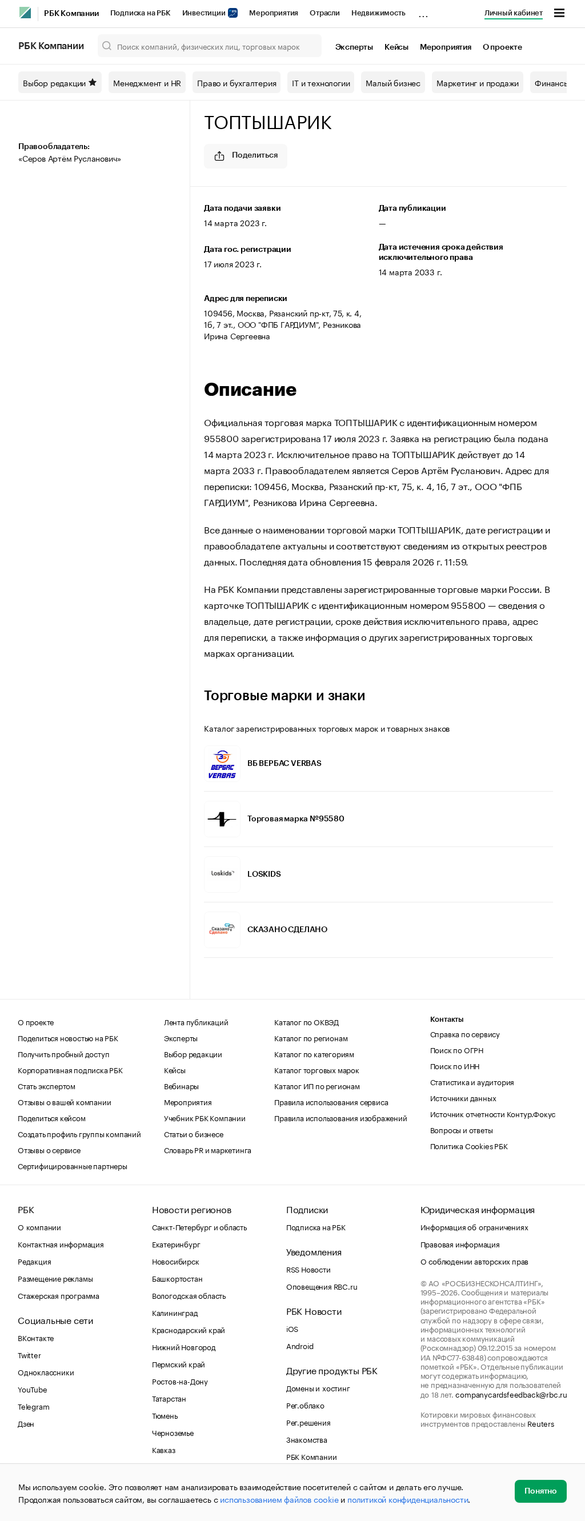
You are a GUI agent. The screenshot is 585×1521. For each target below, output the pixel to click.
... (423, 11)
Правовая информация (460, 1243)
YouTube (32, 1388)
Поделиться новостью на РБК (68, 1037)
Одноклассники (46, 1371)
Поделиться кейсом (52, 1117)
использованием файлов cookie (279, 1498)
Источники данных (463, 1097)
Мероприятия (273, 13)
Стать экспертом (46, 1085)
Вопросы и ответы (461, 1129)
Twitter (29, 1354)
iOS (292, 1328)
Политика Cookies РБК (469, 1145)
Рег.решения (308, 1421)
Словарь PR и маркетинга (207, 1149)
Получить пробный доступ (63, 1053)
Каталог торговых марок (316, 1069)
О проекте (502, 47)
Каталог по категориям (314, 1053)
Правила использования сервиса (331, 1101)
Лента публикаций (196, 1021)
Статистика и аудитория (472, 1081)
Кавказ (163, 1449)
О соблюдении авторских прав (474, 1260)
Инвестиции (204, 13)
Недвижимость (378, 13)
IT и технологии (321, 82)
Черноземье (173, 1432)
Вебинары (181, 1085)
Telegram (33, 1405)
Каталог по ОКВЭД (306, 1021)
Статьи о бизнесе (193, 1133)
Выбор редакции (54, 82)
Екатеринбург (176, 1243)
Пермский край (178, 1363)
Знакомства (306, 1438)
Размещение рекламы (55, 1277)
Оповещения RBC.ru (322, 1285)
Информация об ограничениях (474, 1226)
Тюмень (165, 1414)
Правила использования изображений (340, 1117)
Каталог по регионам (310, 1037)
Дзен (26, 1422)
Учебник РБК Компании (205, 1117)
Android (300, 1345)
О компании (39, 1226)
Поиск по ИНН (455, 1065)
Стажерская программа (58, 1295)
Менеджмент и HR (147, 82)
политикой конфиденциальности (407, 1498)
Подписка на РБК (140, 13)
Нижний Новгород (184, 1346)
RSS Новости (308, 1268)
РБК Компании (71, 14)
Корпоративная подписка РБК (70, 1069)
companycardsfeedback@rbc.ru (511, 1393)
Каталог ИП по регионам (317, 1085)
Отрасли (325, 13)
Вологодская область (189, 1295)
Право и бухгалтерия (236, 82)
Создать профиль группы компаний (79, 1133)
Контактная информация (61, 1243)
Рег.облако (305, 1404)
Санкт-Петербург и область (199, 1226)
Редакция (34, 1260)
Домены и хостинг (318, 1387)
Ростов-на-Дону (180, 1380)
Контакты (447, 1019)
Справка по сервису (465, 1033)
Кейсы (396, 47)
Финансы (552, 82)
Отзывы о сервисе (49, 1149)
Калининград (175, 1312)
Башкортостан (177, 1277)
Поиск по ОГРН (456, 1049)
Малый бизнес (393, 82)
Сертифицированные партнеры (72, 1165)
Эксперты (354, 47)
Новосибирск (175, 1260)
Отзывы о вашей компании (64, 1101)
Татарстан (169, 1397)
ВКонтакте (36, 1337)
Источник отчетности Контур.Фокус (493, 1113)
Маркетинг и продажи (477, 82)
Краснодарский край (188, 1329)
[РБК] (25, 12)
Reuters (540, 1422)
